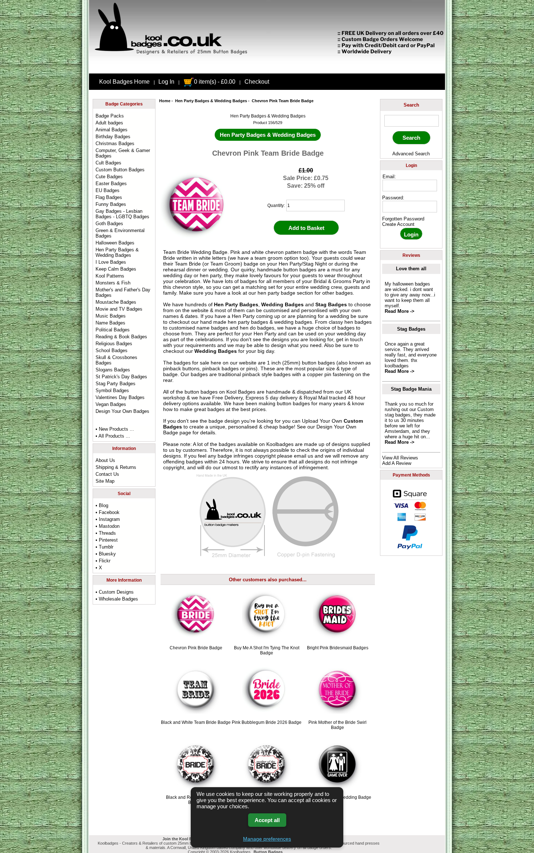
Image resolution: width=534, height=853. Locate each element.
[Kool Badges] (267, 67)
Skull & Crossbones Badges (116, 360)
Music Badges (111, 316)
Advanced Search (411, 153)
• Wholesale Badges (117, 599)
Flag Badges (109, 197)
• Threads (106, 533)
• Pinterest (107, 540)
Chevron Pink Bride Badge (196, 647)
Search (411, 105)
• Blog (102, 505)
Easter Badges (111, 183)
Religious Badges (114, 343)
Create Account (398, 224)
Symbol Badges (112, 390)
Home (164, 101)
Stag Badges (331, 304)
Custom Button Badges (120, 169)
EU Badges (108, 190)
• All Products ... (113, 436)
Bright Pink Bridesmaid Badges (337, 647)
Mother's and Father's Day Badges (123, 292)
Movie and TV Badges (119, 309)
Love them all (411, 268)
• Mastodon (108, 526)
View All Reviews (400, 458)
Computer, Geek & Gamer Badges (123, 153)
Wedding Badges (282, 304)
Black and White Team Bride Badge (196, 722)
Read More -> (399, 311)
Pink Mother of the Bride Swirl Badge (337, 725)
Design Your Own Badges (122, 411)
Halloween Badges (115, 243)
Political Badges (113, 329)
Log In (166, 82)
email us (303, 456)
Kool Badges (240, 392)
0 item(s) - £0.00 (214, 82)
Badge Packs (110, 116)
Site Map (105, 481)
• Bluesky (106, 554)
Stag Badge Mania (411, 389)
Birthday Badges (113, 136)
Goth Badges (109, 223)
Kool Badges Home (124, 82)
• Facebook (108, 512)
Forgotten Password (403, 219)
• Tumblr (104, 547)
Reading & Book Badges (121, 336)
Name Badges (110, 323)
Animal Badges (112, 129)
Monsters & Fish (113, 283)
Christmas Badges (115, 143)
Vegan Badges (111, 404)
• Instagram (108, 519)
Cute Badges (109, 176)
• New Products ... (115, 429)
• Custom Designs (115, 592)
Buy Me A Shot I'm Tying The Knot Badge (266, 650)
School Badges (112, 350)
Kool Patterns (110, 276)
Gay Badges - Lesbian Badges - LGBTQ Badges (122, 213)
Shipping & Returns (116, 467)
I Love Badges (111, 262)
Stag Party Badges (115, 383)
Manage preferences (267, 839)
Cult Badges (108, 163)
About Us (105, 460)
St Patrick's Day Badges (121, 376)
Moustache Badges (116, 302)
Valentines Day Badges (120, 397)
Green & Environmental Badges (120, 233)
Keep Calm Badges (116, 269)
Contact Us (107, 474)
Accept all (267, 820)
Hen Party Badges (236, 304)
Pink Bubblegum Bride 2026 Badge (267, 722)
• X (99, 567)
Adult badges (109, 122)
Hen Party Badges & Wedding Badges (211, 101)
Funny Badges (111, 204)
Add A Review (396, 463)
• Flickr (103, 560)
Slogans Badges (113, 369)
